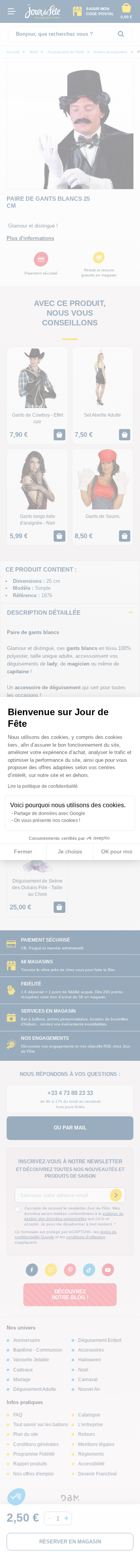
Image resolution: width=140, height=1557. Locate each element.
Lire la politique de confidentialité (43, 786)
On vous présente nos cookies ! (47, 820)
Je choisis (70, 851)
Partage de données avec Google (49, 813)
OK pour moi (116, 851)
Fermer (23, 851)
